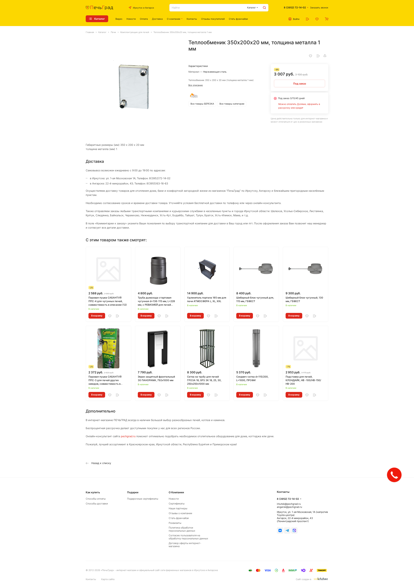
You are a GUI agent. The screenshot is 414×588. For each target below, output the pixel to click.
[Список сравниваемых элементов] (307, 18)
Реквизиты (175, 522)
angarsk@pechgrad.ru (289, 506)
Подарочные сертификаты (142, 498)
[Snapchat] (294, 530)
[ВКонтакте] (280, 530)
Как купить (93, 492)
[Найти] (264, 7)
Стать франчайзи (179, 518)
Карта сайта (107, 579)
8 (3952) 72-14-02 (295, 7)
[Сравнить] (318, 55)
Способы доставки (97, 503)
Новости (174, 498)
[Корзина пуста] (326, 18)
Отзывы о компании (180, 513)
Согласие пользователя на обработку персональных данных (188, 537)
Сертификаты (177, 503)
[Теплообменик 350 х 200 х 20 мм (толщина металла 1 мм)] (134, 87)
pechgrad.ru (128, 436)
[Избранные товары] (317, 18)
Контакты (91, 579)
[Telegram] (287, 530)
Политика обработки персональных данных (182, 529)
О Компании (176, 492)
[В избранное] (310, 55)
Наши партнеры (178, 508)
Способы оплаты (96, 498)
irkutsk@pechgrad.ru (289, 503)
